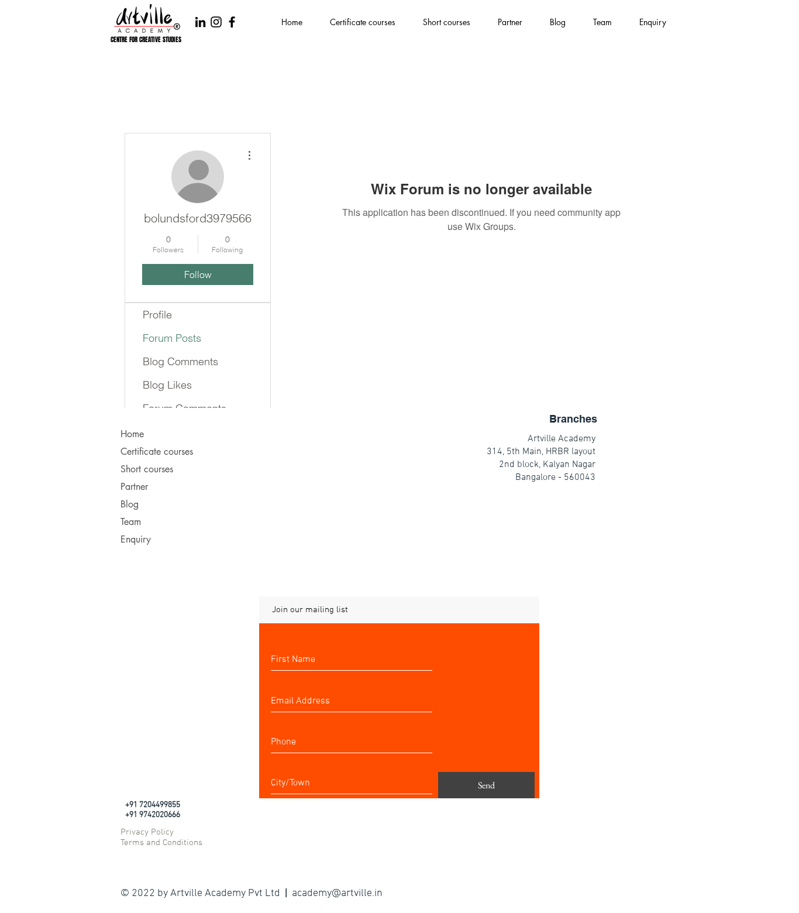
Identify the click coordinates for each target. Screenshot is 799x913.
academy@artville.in (337, 893)
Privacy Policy (147, 832)
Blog (129, 504)
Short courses (146, 469)
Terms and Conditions (161, 843)
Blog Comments (180, 361)
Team (130, 522)
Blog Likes (167, 385)
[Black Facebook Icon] (232, 22)
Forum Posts (172, 338)
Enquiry (135, 539)
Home (132, 434)
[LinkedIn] (200, 22)
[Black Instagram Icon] (216, 22)
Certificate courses (156, 451)
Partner (134, 486)
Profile (157, 314)
